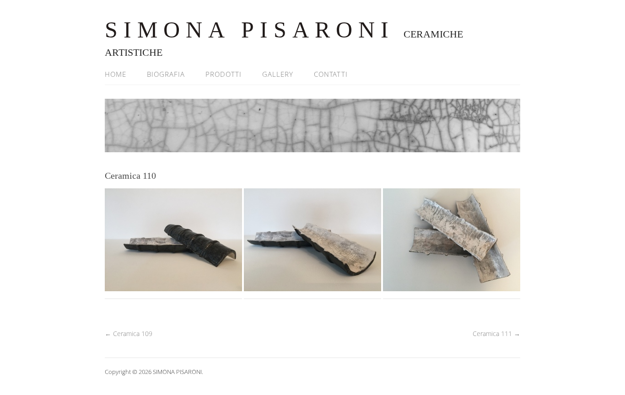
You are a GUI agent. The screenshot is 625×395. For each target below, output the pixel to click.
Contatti (331, 74)
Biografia (166, 74)
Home (115, 74)
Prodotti (223, 74)
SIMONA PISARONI (249, 30)
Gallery (277, 74)
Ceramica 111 (496, 333)
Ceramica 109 (128, 333)
